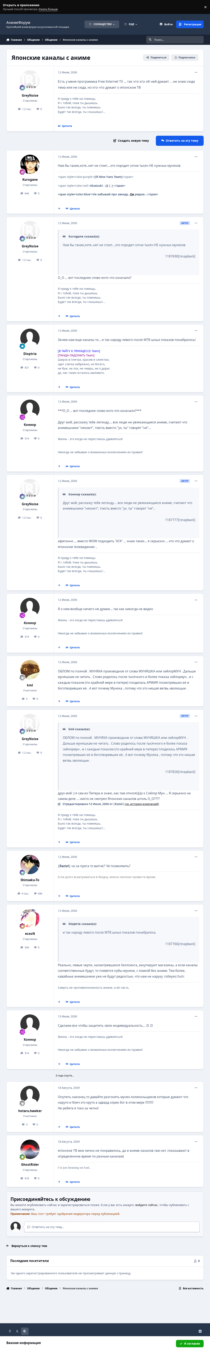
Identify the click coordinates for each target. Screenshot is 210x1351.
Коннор (30, 425)
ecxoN (30, 934)
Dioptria (30, 354)
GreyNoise (30, 95)
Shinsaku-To (30, 880)
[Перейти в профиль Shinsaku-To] (30, 864)
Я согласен (192, 1343)
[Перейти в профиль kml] (30, 669)
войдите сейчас (146, 1205)
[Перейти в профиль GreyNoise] (30, 80)
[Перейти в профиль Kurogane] (30, 164)
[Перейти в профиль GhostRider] (30, 1149)
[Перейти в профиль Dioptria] (30, 338)
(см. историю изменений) (142, 804)
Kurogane (30, 179)
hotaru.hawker (30, 1111)
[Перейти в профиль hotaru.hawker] (30, 1095)
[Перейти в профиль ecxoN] (30, 918)
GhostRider (30, 1164)
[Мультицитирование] (59, 208)
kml (30, 685)
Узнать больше (11, 7)
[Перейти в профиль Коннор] (30, 409)
